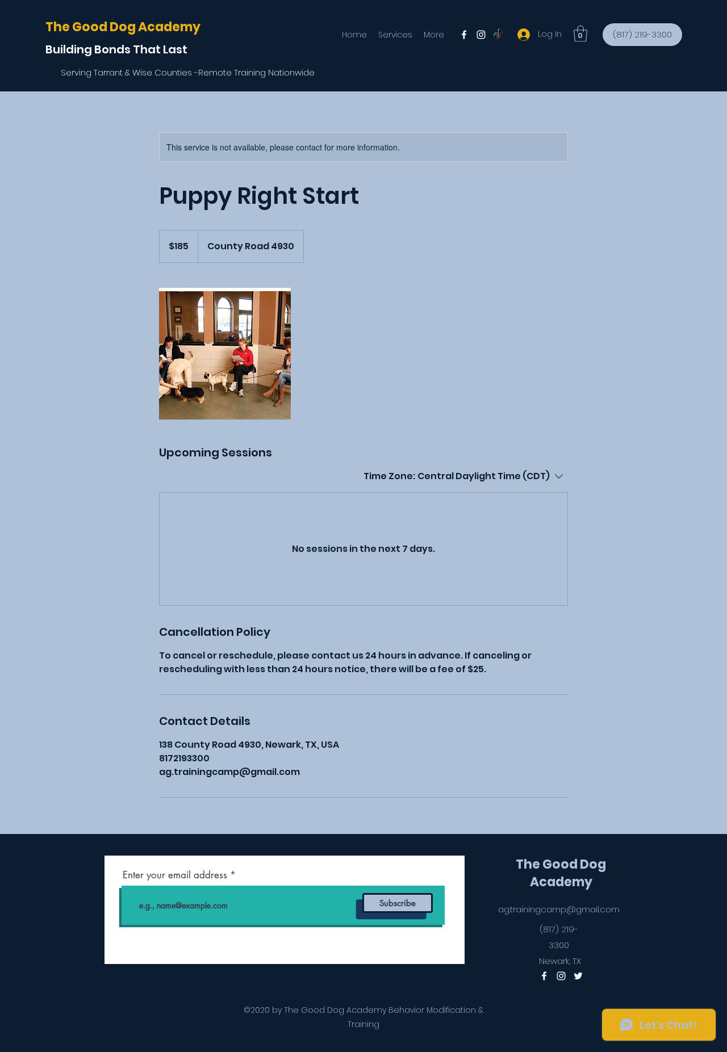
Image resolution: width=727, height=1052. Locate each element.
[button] (580, 34)
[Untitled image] (225, 354)
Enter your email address (175, 875)
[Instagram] (481, 34)
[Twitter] (498, 34)
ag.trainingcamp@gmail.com (559, 909)
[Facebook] (464, 34)
